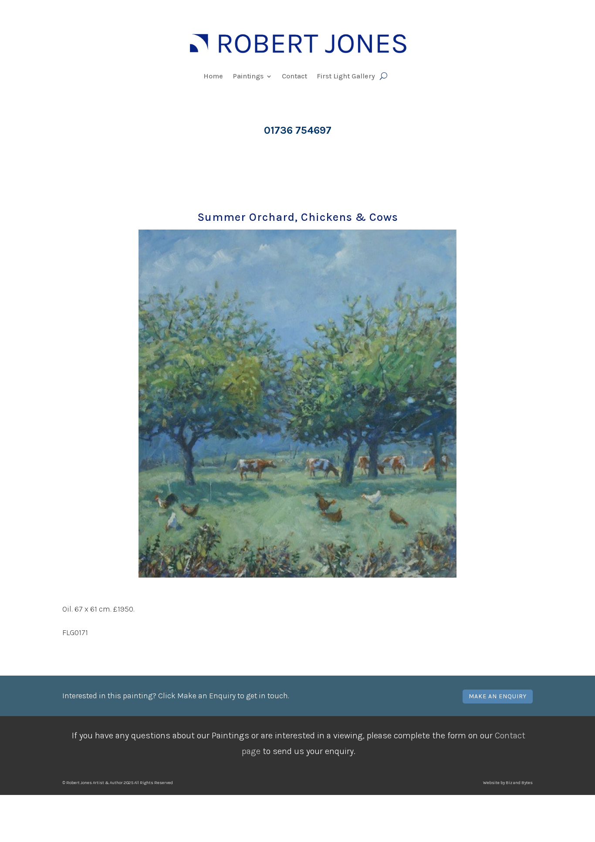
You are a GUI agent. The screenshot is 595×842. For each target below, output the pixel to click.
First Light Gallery (346, 76)
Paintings (248, 76)
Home (213, 76)
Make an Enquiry (498, 696)
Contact (294, 76)
